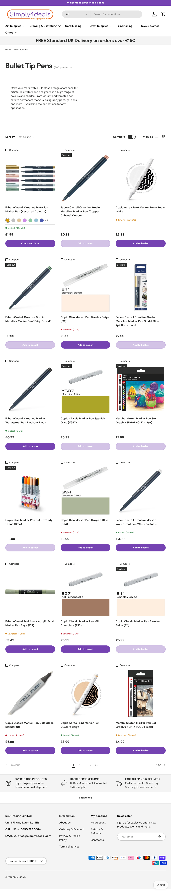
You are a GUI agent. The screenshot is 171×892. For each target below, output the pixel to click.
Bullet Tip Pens (21, 49)
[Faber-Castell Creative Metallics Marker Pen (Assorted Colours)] (30, 178)
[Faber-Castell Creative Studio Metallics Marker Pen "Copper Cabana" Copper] (86, 178)
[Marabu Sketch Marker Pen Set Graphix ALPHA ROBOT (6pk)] (141, 693)
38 (96, 765)
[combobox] (102, 14)
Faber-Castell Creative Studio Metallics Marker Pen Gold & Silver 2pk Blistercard (138, 321)
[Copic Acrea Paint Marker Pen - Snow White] (141, 178)
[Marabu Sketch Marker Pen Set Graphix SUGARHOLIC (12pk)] (141, 389)
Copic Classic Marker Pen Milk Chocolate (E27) (80, 623)
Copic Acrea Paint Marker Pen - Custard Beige (81, 725)
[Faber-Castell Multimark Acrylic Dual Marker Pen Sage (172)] (30, 592)
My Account (98, 822)
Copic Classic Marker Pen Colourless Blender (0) (29, 725)
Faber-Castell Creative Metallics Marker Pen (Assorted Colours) (26, 209)
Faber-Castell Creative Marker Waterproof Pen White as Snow (136, 522)
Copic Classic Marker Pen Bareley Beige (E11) (138, 623)
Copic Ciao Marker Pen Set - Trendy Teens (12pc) (28, 522)
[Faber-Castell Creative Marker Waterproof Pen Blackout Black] (30, 389)
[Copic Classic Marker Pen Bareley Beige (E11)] (141, 592)
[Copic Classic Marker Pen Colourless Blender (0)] (30, 693)
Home (8, 49)
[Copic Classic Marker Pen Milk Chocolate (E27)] (86, 592)
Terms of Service (69, 846)
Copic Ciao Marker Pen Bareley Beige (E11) (85, 319)
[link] (37, 765)
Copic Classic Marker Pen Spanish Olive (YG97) (83, 420)
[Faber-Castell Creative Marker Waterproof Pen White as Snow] (141, 490)
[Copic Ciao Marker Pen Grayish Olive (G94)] (86, 490)
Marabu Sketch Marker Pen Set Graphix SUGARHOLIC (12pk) (136, 420)
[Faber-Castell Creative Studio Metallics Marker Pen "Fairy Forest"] (30, 288)
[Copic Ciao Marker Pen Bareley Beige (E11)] (86, 288)
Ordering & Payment (71, 829)
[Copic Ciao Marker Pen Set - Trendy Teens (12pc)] (30, 490)
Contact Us (98, 840)
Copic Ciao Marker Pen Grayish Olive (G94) (85, 522)
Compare (119, 137)
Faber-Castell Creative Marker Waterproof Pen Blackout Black (25, 420)
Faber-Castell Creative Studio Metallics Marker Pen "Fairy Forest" (28, 319)
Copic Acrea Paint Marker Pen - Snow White (140, 209)
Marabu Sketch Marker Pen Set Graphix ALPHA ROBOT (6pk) (136, 725)
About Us (65, 822)
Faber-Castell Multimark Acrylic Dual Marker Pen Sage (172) (29, 623)
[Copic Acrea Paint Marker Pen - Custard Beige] (86, 693)
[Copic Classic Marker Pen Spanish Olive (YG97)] (86, 389)
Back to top (85, 797)
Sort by (10, 137)
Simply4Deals (19, 877)
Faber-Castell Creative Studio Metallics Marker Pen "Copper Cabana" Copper (80, 211)
